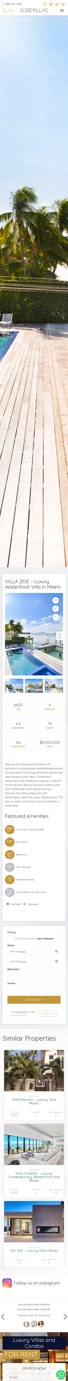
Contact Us (47, 1013)
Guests (11, 983)
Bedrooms (13, 969)
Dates (10, 945)
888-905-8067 (18, 1015)
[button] (8, 636)
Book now (34, 999)
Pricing (11, 932)
